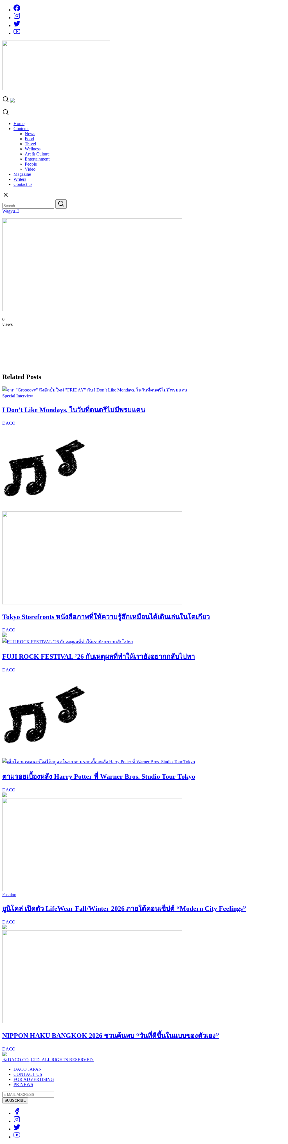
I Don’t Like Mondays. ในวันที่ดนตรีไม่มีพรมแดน (73, 409)
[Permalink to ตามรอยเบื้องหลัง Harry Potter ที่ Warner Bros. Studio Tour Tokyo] (98, 761)
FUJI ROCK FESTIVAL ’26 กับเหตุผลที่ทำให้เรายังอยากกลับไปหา (98, 656)
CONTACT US (28, 1074)
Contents (21, 128)
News (30, 133)
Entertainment (37, 159)
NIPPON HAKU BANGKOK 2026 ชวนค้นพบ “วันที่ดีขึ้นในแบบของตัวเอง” (110, 1035)
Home (19, 123)
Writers (20, 179)
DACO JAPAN (28, 1069)
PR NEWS (23, 1084)
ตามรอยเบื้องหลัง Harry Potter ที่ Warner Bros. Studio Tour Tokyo (98, 776)
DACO (8, 423)
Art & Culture (37, 154)
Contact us (23, 184)
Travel (30, 143)
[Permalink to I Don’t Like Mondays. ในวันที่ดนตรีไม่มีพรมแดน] (94, 390)
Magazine (22, 174)
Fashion (9, 894)
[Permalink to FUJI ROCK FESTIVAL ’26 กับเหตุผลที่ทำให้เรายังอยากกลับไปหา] (67, 641)
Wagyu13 (10, 211)
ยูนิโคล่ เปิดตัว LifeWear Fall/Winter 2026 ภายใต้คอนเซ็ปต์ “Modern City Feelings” (124, 908)
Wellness (32, 148)
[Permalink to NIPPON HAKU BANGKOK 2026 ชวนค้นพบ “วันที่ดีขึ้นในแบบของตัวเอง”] (92, 1021)
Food (29, 138)
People (31, 164)
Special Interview (17, 395)
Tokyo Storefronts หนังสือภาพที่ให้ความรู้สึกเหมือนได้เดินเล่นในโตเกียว (106, 616)
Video (30, 169)
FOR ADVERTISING (34, 1079)
